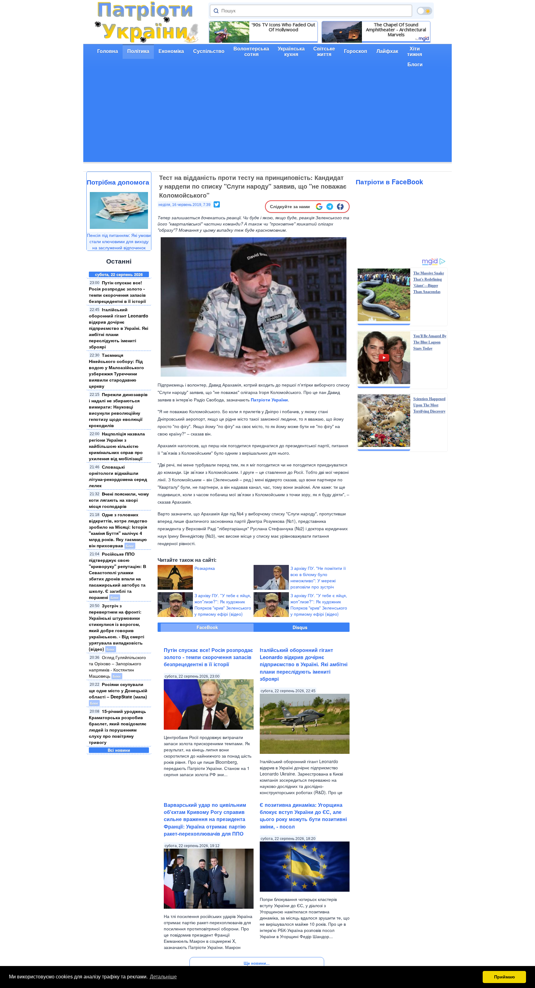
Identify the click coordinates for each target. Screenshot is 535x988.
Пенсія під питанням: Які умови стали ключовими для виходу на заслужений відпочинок (119, 241)
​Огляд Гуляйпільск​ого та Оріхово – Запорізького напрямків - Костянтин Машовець (117, 666)
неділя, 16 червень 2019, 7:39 (185, 205)
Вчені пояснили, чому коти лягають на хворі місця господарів (119, 500)
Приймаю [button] (504, 976)
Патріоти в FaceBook (389, 181)
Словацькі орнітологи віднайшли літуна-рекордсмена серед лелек (118, 476)
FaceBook (207, 627)
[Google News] (319, 206)
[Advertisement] (267, 118)
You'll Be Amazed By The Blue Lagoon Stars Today (429, 342)
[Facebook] (340, 206)
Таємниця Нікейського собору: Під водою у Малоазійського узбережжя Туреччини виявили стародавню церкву (116, 370)
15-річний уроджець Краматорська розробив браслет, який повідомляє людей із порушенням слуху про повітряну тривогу (117, 726)
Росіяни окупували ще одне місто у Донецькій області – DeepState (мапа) (118, 690)
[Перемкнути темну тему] (424, 11)
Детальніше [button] (163, 976)
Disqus (300, 627)
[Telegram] (329, 206)
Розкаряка (204, 568)
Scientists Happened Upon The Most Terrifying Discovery (429, 405)
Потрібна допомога (118, 181)
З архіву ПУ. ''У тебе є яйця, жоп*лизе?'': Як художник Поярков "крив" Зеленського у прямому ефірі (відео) (222, 604)
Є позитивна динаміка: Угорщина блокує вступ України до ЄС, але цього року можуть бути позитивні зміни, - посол (303, 815)
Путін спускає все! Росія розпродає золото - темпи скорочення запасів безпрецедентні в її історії (117, 291)
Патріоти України (269, 399)
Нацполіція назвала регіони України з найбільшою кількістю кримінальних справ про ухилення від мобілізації (117, 446)
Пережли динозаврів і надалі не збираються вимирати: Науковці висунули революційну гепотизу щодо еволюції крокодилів (118, 409)
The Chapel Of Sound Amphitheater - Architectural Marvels (396, 29)
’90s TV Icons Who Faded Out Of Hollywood (283, 27)
